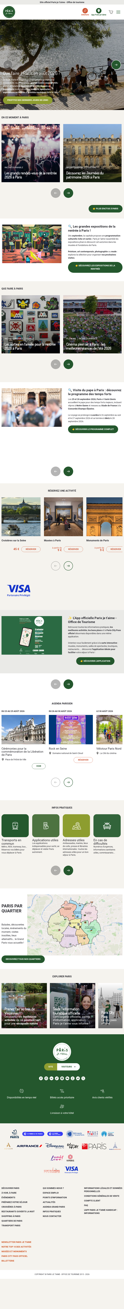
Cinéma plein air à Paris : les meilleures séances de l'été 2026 (88, 346)
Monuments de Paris (97, 540)
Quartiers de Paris (12, 1221)
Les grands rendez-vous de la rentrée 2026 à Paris (31, 175)
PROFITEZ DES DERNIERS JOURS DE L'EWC (27, 100)
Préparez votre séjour (14, 1202)
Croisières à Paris (12, 1207)
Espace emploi (51, 1193)
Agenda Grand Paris (54, 1207)
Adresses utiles (74, 840)
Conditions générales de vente (101, 1196)
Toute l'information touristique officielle (66, 1011)
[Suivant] (116, 65)
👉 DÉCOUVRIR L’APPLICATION (95, 661)
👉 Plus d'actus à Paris (105, 208)
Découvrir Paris (10, 1188)
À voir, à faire (9, 1193)
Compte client (92, 1200)
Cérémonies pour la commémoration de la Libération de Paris (22, 752)
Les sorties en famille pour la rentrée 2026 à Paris (30, 346)
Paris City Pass (107, 1014)
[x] (83, 1078)
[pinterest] (62, 1078)
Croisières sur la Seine (14, 540)
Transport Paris (11, 1225)
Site (50, 1066)
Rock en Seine (58, 748)
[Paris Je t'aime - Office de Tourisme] (9, 12)
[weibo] (78, 1078)
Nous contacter (52, 1216)
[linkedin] (51, 1078)
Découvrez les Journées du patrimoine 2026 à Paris (85, 175)
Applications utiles (45, 840)
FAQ (86, 1205)
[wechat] (67, 1078)
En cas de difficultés (100, 841)
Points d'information (55, 1197)
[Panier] (111, 12)
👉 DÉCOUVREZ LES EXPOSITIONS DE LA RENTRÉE (95, 267)
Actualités (49, 1202)
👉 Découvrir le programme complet (93, 429)
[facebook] (41, 1078)
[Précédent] (8, 65)
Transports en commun (11, 841)
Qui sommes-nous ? (53, 1188)
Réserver (31, 549)
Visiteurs (66, 1066)
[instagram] (46, 1078)
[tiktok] (57, 1078)
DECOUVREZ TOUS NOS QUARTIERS (23, 959)
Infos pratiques (52, 1211)
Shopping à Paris (11, 1216)
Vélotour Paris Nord (108, 748)
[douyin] (73, 1078)
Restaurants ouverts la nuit (18, 1211)
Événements (8, 1197)
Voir (38, 766)
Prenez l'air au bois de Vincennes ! (20, 1011)
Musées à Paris (52, 540)
